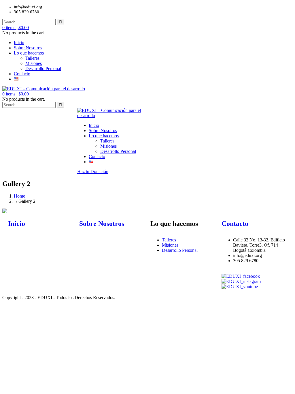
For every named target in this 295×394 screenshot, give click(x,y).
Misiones (33, 63)
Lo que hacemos (29, 52)
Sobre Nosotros (28, 47)
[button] (15, 27)
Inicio (19, 42)
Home (19, 196)
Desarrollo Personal (43, 68)
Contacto (22, 73)
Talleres (32, 58)
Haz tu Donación (92, 171)
